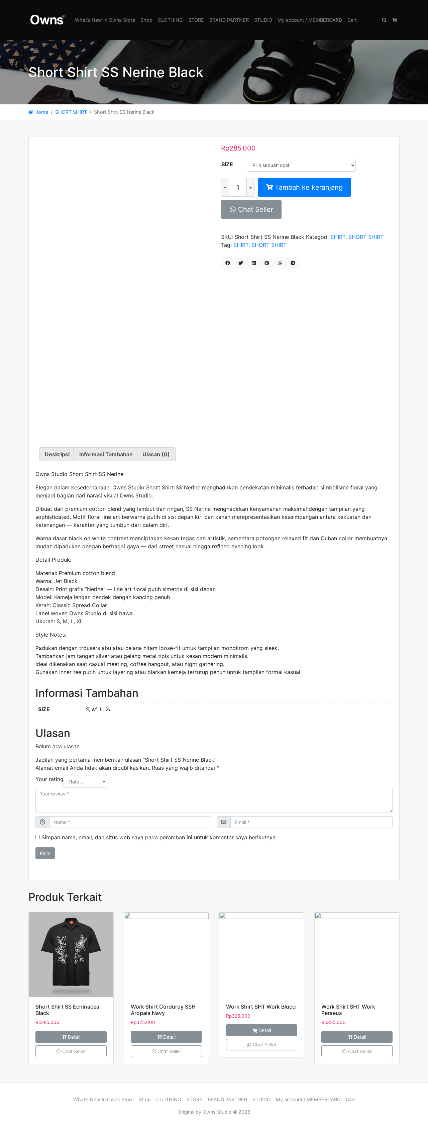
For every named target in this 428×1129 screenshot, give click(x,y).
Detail (74, 1037)
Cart (352, 20)
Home (40, 112)
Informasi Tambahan (106, 454)
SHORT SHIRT (71, 112)
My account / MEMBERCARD (310, 20)
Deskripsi (57, 454)
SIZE (227, 164)
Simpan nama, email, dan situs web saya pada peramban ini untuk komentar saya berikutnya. (159, 837)
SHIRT (337, 236)
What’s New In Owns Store (105, 20)
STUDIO (263, 20)
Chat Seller (254, 209)
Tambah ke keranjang (309, 187)
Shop (146, 20)
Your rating (49, 779)
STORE (196, 20)
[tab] (57, 454)
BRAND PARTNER (229, 20)
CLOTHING (170, 20)
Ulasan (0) (156, 454)
